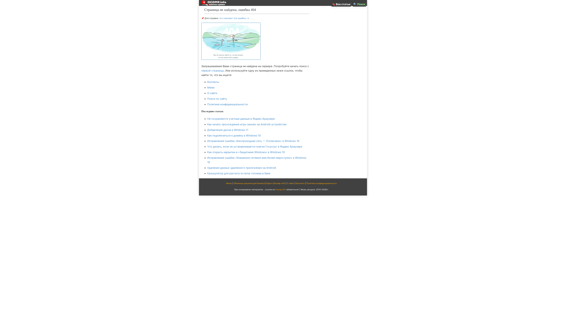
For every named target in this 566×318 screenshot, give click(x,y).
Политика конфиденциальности (227, 104)
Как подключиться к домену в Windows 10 (234, 135)
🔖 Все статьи (341, 4)
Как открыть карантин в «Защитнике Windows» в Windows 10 (246, 152)
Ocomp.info (280, 189)
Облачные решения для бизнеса (249, 183)
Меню (211, 87)
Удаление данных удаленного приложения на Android (241, 167)
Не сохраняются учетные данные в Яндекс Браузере (241, 118)
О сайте (212, 93)
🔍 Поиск (359, 4)
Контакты (213, 81)
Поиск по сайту (217, 98)
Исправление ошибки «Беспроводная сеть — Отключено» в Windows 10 (253, 141)
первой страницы (212, 70)
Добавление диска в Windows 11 (227, 129)
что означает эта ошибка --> (234, 18)
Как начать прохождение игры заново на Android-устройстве (246, 124)
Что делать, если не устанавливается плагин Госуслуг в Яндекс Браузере (254, 146)
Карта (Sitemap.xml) (275, 183)
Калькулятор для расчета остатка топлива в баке (238, 173)
